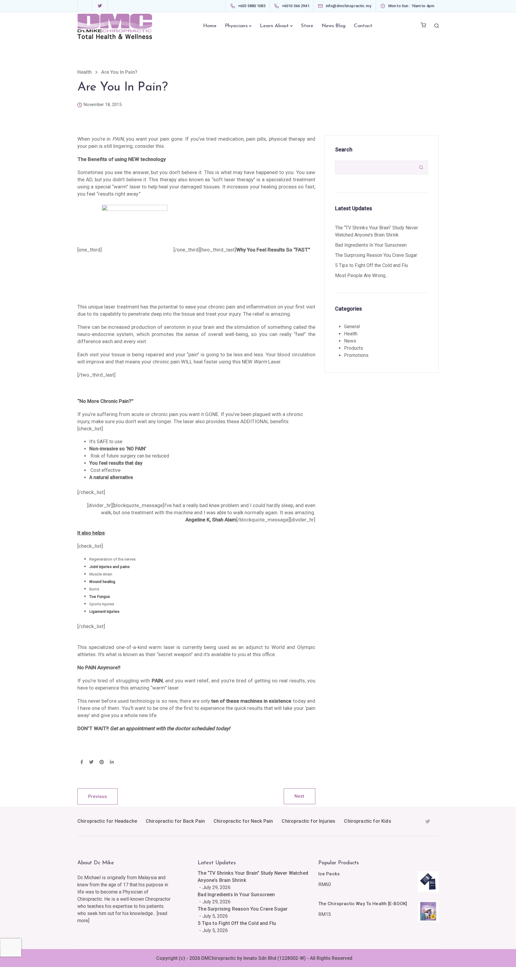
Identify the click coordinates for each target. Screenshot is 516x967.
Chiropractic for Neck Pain (243, 821)
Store (307, 25)
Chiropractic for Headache (107, 821)
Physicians (236, 25)
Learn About (274, 25)
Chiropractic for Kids (367, 821)
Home (209, 25)
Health (350, 334)
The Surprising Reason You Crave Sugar (376, 255)
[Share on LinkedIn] (112, 762)
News (350, 341)
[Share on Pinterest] (101, 762)
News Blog (333, 25)
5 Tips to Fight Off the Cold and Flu (371, 265)
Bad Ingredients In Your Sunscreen (371, 245)
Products (353, 348)
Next (299, 796)
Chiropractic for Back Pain (175, 821)
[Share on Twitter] (91, 762)
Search (343, 149)
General (352, 326)
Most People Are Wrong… (361, 275)
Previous (97, 796)
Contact (363, 25)
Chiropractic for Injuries (308, 821)
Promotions (356, 355)
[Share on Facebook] (81, 762)
